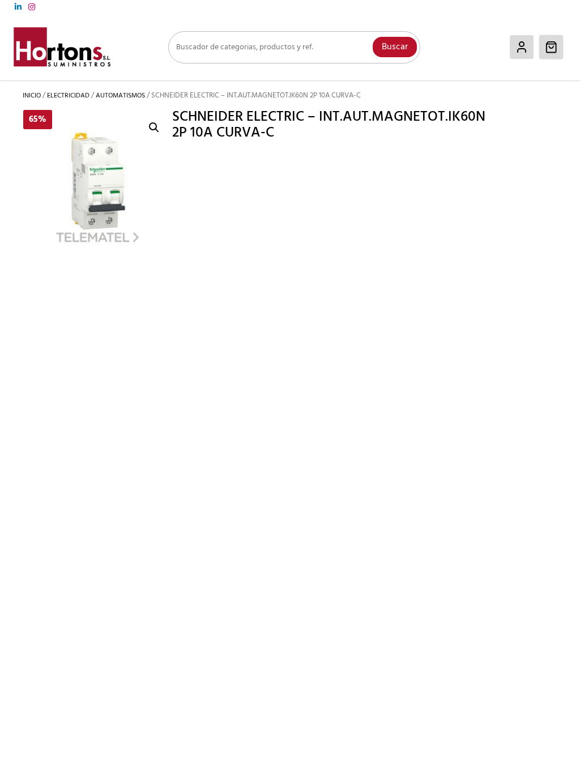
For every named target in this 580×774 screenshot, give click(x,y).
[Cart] (551, 47)
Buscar (395, 47)
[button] (154, 127)
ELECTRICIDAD (68, 95)
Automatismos (120, 95)
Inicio (32, 95)
